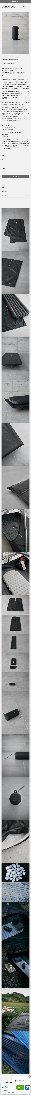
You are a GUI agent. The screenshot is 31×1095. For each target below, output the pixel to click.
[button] (29, 7)
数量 (3, 159)
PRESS (11, 1082)
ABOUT (7, 1082)
